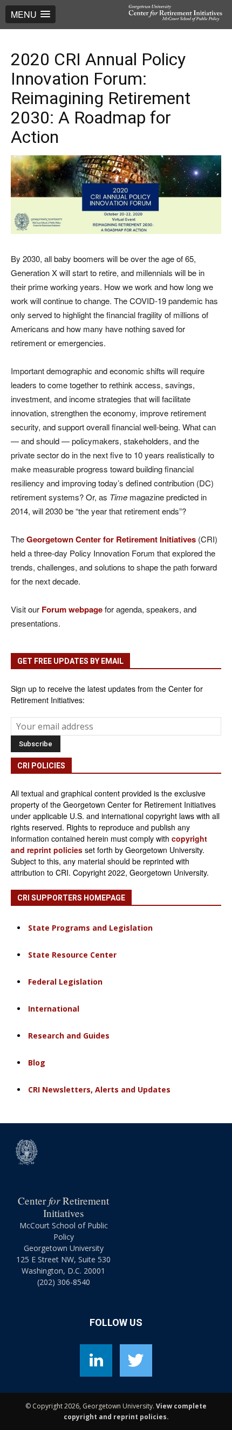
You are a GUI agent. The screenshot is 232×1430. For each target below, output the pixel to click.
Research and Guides (69, 1035)
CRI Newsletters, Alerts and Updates (99, 1089)
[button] (30, 14)
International (53, 1008)
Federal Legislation (65, 982)
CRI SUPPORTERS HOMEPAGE (71, 897)
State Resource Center (72, 955)
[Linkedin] (96, 1360)
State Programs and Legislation (90, 928)
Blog (36, 1062)
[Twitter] (136, 1360)
